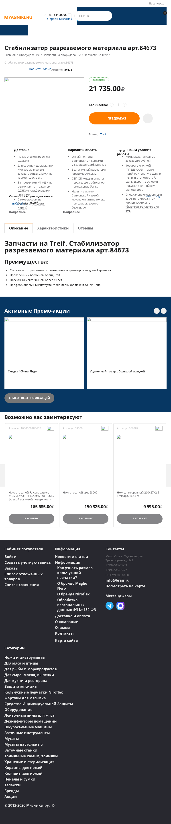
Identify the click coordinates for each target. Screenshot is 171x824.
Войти (10, 556)
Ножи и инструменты (24, 657)
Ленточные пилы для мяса (29, 715)
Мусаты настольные (23, 744)
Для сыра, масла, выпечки (29, 674)
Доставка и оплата (72, 615)
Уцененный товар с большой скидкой (117, 371)
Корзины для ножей (23, 767)
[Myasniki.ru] (18, 17)
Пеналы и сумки (19, 779)
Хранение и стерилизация (29, 761)
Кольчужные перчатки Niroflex (33, 692)
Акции (10, 796)
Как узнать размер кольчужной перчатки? (75, 572)
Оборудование (18, 709)
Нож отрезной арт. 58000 (80, 492)
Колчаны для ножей (23, 773)
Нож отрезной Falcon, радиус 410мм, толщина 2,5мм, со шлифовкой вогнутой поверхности (31, 494)
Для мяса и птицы (21, 663)
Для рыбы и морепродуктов (30, 669)
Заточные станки (20, 750)
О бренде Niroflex (73, 594)
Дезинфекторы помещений (30, 721)
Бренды (11, 790)
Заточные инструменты (27, 732)
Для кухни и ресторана (25, 680)
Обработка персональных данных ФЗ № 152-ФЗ (76, 604)
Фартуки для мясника (25, 698)
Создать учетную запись (27, 562)
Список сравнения (21, 584)
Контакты (64, 633)
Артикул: (57, 70)
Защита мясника (20, 686)
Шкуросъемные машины (28, 727)
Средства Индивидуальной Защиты (38, 703)
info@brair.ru (118, 580)
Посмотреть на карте (125, 586)
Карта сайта (66, 640)
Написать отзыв (40, 69)
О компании (67, 621)
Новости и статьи (71, 556)
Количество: (98, 105)
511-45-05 (56, 15)
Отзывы (62, 627)
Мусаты (11, 738)
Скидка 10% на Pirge (22, 371)
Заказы (11, 568)
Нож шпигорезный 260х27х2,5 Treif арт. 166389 (138, 494)
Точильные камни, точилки (31, 756)
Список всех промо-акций (29, 398)
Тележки (12, 785)
